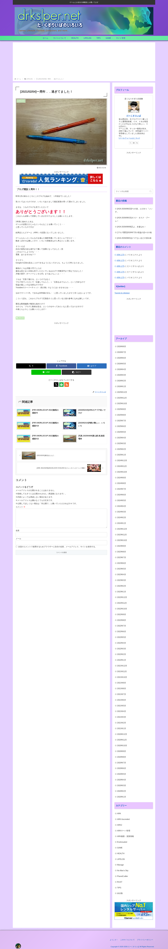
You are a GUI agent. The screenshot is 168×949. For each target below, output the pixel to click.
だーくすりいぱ (134, 116)
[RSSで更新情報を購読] (66, 384)
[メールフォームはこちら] (129, 138)
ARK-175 (120, 255)
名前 (17, 531)
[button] (76, 372)
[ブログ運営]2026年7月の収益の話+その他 (134, 232)
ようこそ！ (114, 940)
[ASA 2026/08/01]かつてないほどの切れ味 (134, 238)
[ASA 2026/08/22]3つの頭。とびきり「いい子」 (133, 210)
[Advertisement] (84, 60)
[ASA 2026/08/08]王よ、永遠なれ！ (131, 227)
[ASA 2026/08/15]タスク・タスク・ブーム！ (132, 219)
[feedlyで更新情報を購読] (61, 384)
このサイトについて (127, 940)
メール (18, 539)
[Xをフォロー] (56, 384)
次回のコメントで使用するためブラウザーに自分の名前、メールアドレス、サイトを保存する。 (57, 547)
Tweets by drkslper (122, 293)
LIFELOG (21, 318)
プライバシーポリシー (145, 940)
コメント (20, 507)
